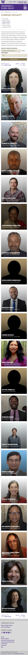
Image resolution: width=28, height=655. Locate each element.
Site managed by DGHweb (18, 653)
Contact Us (21, 2)
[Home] (7, 7)
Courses (10, 1)
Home (2, 12)
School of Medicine (5, 627)
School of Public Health (6, 625)
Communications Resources (7, 642)
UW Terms (9, 653)
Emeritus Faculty (6, 25)
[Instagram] (7, 632)
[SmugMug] (11, 633)
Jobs (2, 647)
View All (17, 63)
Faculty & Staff (8, 12)
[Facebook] (2, 632)
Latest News (4, 643)
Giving (25, 2)
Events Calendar (5, 638)
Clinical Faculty (6, 22)
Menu (25, 5)
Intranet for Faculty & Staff (7, 640)
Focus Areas (4, 52)
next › (24, 65)
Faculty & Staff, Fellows (22, 1)
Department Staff (6, 27)
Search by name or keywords (9, 48)
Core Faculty (5, 18)
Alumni (14, 1)
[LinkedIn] (9, 632)
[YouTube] (4, 632)
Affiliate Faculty (6, 23)
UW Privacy (3, 653)
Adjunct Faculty (6, 20)
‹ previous (23, 63)
